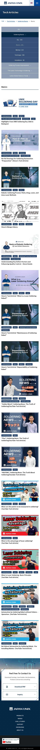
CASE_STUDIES (20, 721)
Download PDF (20, 687)
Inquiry (20, 694)
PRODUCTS (20, 715)
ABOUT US (20, 730)
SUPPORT (20, 724)
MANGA (20, 718)
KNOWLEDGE (20, 727)
